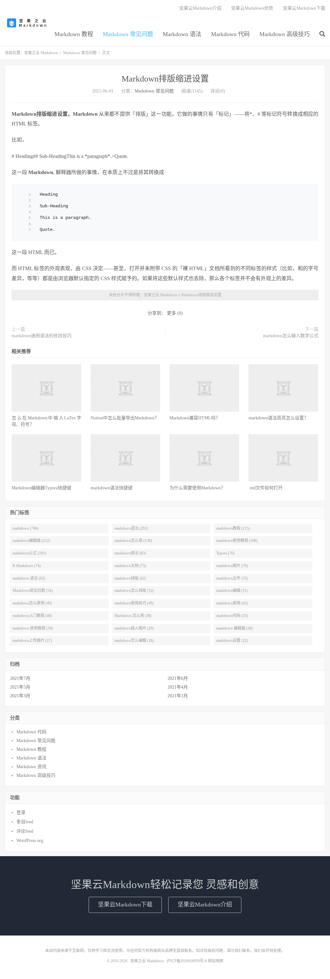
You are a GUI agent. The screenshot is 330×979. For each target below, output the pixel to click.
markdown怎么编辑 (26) (134, 640)
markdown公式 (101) (29, 553)
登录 (20, 812)
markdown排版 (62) (130, 578)
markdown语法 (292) (131, 528)
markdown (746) (25, 528)
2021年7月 (20, 678)
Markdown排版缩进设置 (165, 78)
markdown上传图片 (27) (32, 640)
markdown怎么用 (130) (133, 540)
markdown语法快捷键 (111, 487)
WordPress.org (29, 840)
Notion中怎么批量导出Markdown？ (125, 418)
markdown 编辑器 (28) (234, 628)
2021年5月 (20, 687)
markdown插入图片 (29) (134, 628)
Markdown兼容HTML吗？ (195, 418)
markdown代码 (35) (232, 615)
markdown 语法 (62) (29, 578)
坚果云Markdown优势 (252, 8)
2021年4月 (178, 687)
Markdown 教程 (73, 34)
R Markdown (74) (27, 565)
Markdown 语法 (182, 34)
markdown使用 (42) (232, 603)
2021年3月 (20, 695)
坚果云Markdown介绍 (200, 8)
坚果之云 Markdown (27, 23)
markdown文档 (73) (130, 565)
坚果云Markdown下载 (304, 8)
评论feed (24, 831)
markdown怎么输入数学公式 (290, 335)
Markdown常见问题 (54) (33, 590)
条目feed (24, 821)
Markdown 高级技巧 (284, 34)
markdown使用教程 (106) (236, 540)
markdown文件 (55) (232, 578)
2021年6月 (178, 678)
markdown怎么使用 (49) (32, 603)
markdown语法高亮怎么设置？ (278, 418)
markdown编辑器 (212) (31, 540)
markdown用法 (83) (130, 553)
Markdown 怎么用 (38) (132, 615)
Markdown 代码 (230, 34)
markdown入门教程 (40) (32, 615)
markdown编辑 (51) (232, 590)
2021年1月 (178, 695)
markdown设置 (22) (232, 640)
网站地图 (215, 961)
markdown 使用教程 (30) (33, 628)
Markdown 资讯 (31, 766)
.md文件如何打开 (265, 487)
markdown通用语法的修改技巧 (42, 335)
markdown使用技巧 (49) (134, 603)
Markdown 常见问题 (128, 34)
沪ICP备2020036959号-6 (187, 961)
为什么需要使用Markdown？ (197, 487)
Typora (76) (225, 553)
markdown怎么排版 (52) (134, 590)
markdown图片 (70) (232, 565)
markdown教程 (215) (233, 528)
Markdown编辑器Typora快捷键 (41, 487)
